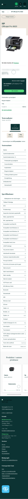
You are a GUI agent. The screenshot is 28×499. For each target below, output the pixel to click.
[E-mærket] (5, 489)
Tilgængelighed (6, 476)
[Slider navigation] (7, 394)
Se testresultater (7, 110)
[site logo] (6, 5)
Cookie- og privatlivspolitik (9, 471)
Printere (16, 63)
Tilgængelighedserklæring (8, 478)
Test (3, 11)
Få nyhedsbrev (5, 453)
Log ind (22, 80)
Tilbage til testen (10, 16)
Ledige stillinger (6, 446)
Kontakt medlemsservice (8, 430)
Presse (3, 449)
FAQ (3, 469)
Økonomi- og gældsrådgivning (9, 460)
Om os (3, 444)
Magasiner (4, 451)
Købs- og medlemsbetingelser (9, 473)
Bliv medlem (15, 91)
